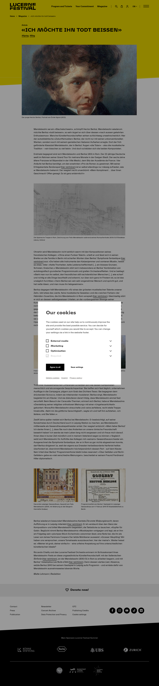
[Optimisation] (47, 351)
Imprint (64, 378)
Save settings (77, 367)
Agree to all (55, 367)
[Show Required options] (110, 356)
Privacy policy (76, 378)
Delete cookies (52, 378)
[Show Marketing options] (110, 346)
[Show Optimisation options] (110, 351)
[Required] (47, 356)
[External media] (47, 341)
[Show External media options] (110, 341)
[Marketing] (47, 346)
